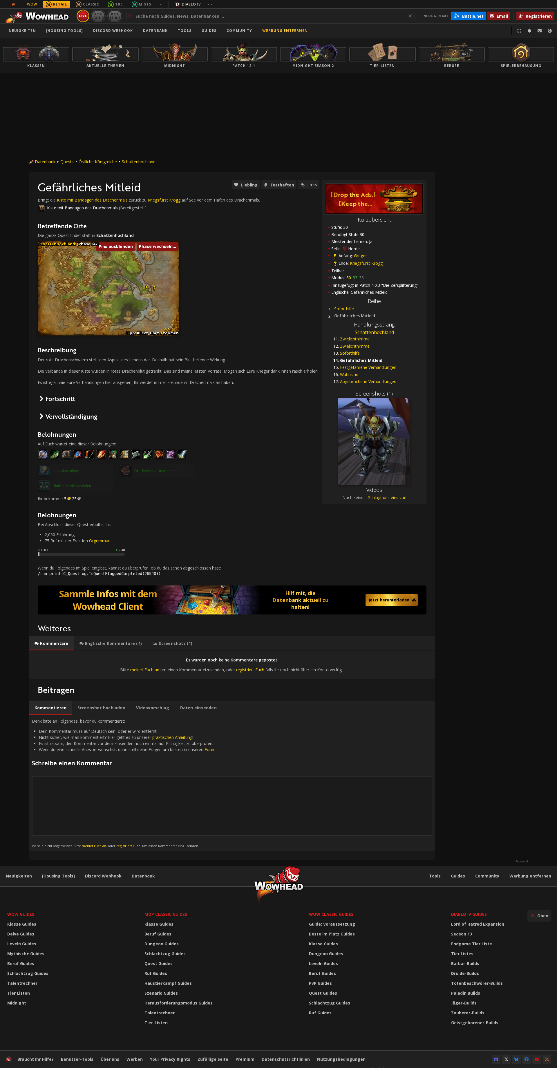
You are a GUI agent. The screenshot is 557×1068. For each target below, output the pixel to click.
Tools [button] (184, 30)
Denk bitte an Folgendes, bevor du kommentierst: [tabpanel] (124, 783)
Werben (134, 1059)
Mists (145, 4)
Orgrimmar (99, 540)
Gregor (360, 255)
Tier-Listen (156, 1022)
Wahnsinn (349, 374)
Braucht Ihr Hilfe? (35, 1059)
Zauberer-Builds (467, 1013)
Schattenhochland (138, 161)
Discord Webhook (113, 30)
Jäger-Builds (464, 1003)
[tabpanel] (232, 665)
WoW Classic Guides (331, 914)
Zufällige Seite (213, 1059)
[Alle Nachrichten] (13, 4)
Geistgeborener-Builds (474, 1022)
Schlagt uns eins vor (387, 497)
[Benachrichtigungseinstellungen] (529, 30)
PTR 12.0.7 (114, 16)
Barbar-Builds (465, 963)
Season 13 (461, 934)
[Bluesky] (516, 1059)
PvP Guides (320, 983)
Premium (245, 1059)
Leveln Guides (21, 943)
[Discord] (496, 1059)
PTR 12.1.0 (98, 16)
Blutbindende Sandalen (72, 485)
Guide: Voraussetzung (332, 924)
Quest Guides (158, 963)
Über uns (110, 1059)
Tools (435, 876)
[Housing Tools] (58, 876)
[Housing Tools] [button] (64, 30)
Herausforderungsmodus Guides (178, 1003)
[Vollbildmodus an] (519, 30)
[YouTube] (536, 1059)
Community (239, 30)
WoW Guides (20, 914)
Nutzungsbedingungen (341, 1059)
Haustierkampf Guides (168, 983)
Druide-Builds (465, 973)
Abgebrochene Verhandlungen (368, 381)
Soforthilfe (344, 308)
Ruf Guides (155, 973)
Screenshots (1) (374, 393)
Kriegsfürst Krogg (366, 263)
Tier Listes (462, 953)
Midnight (16, 1003)
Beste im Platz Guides (332, 934)
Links (311, 184)
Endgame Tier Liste (471, 943)
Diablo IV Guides (469, 914)
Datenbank (155, 30)
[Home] (39, 16)
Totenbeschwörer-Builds (477, 983)
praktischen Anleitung (172, 737)
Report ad (522, 861)
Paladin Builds (465, 993)
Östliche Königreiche (98, 161)
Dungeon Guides (161, 943)
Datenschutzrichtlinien (286, 1059)
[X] (506, 1059)
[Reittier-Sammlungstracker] (232, 599)
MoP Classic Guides (165, 914)
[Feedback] (539, 30)
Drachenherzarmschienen (155, 470)
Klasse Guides (21, 924)
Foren (210, 749)
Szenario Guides (161, 993)
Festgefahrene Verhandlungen (368, 367)
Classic (91, 4)
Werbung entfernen (285, 30)
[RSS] (546, 1059)
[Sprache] (549, 30)
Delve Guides (20, 934)
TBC (119, 4)
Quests (67, 161)
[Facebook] (526, 1059)
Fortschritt (60, 398)
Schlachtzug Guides (27, 973)
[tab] (51, 643)
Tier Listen (18, 993)
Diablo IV (191, 4)
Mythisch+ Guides (25, 953)
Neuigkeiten (22, 30)
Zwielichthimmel (355, 339)
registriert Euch (250, 669)
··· (160, 4)
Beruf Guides (20, 963)
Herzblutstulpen (66, 470)
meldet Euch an (144, 669)
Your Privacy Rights (170, 1059)
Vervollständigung (71, 416)
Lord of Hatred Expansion (477, 924)
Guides (209, 30)
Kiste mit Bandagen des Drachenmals (92, 200)
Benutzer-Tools (77, 1059)
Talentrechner (22, 983)
